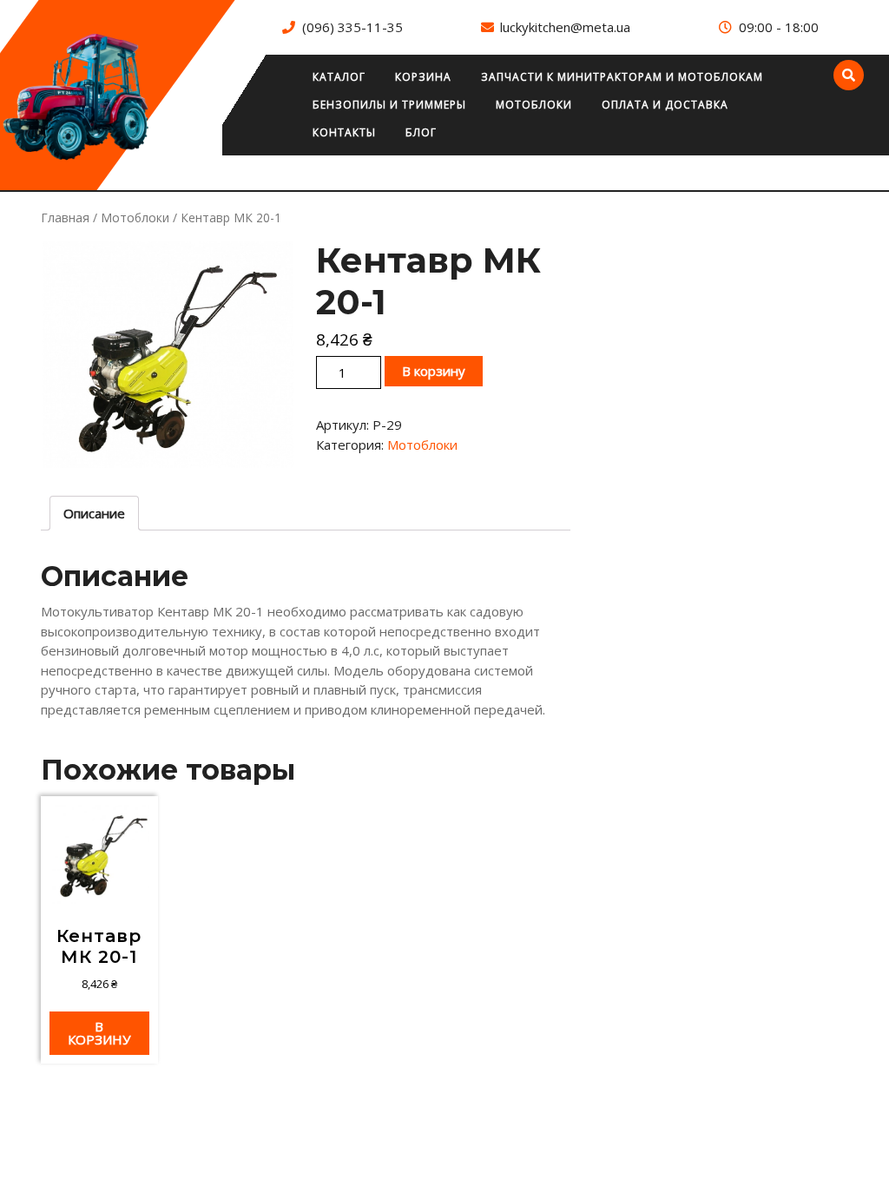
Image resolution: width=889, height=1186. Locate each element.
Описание (94, 513)
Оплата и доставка (665, 104)
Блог (421, 132)
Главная (65, 217)
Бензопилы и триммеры (389, 104)
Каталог (339, 76)
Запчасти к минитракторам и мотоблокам (622, 76)
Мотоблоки (534, 104)
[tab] (94, 513)
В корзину (433, 370)
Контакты (344, 132)
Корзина (423, 76)
